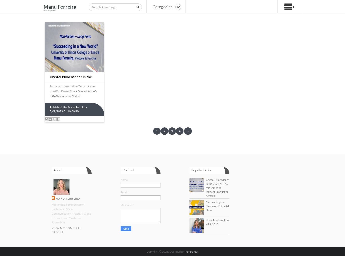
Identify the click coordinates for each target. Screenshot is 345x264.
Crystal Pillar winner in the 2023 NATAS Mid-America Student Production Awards (217, 187)
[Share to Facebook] (58, 119)
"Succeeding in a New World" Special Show (217, 206)
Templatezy (191, 251)
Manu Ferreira (60, 7)
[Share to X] (54, 119)
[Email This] (47, 119)
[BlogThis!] (50, 119)
